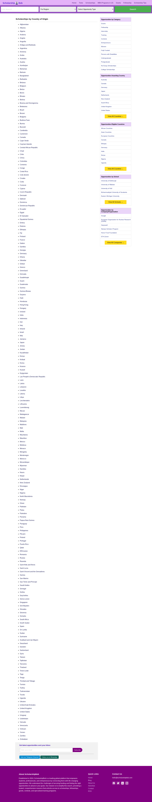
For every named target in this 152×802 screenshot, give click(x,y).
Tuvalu (22, 695)
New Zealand (25, 483)
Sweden (23, 647)
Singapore (24, 602)
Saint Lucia (24, 568)
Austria (22, 62)
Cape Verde (24, 141)
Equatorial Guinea (26, 219)
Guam (22, 281)
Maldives (23, 424)
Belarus (23, 82)
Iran (21, 322)
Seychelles (24, 595)
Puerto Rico (24, 544)
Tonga (22, 677)
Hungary (23, 308)
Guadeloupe (24, 277)
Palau (22, 510)
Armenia (23, 52)
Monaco (23, 448)
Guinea (22, 288)
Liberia (22, 394)
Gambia (23, 247)
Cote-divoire (24, 175)
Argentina (23, 48)
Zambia (22, 736)
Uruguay (23, 715)
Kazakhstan (24, 353)
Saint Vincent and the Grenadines (32, 571)
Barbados (23, 79)
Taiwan (22, 657)
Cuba (22, 182)
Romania (23, 554)
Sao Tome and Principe (28, 582)
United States (25, 712)
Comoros (23, 164)
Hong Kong (24, 305)
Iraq (21, 325)
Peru (21, 527)
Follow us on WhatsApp (49, 757)
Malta (22, 431)
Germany (23, 253)
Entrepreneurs (106, 43)
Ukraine (23, 701)
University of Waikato (108, 184)
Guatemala (24, 284)
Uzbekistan (24, 719)
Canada (23, 137)
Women (103, 46)
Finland (22, 236)
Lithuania (23, 404)
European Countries (107, 136)
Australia (23, 58)
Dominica (23, 202)
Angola (22, 38)
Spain (22, 626)
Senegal (23, 589)
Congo (22, 168)
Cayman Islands (26, 144)
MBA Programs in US (105, 3)
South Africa (24, 619)
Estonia (22, 226)
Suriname (23, 636)
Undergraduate (106, 58)
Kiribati (22, 359)
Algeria (22, 31)
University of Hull (106, 188)
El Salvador (24, 216)
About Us (91, 783)
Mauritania (24, 435)
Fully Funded (105, 50)
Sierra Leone (24, 599)
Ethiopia (23, 229)
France (22, 240)
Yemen (22, 732)
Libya (22, 397)
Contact (91, 788)
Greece (22, 267)
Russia (22, 558)
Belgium (23, 86)
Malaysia (23, 421)
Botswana (23, 106)
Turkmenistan (25, 691)
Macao (22, 411)
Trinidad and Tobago (27, 681)
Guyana (23, 294)
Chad (22, 151)
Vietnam (23, 729)
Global (22, 264)
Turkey (22, 688)
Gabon (22, 243)
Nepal (22, 476)
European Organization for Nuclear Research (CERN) (116, 220)
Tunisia (22, 684)
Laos (21, 380)
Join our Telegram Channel (29, 757)
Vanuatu (23, 722)
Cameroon (24, 134)
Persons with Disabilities (109, 54)
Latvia (22, 383)
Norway (23, 500)
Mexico (22, 442)
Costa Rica (24, 171)
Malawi (22, 418)
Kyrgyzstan (24, 373)
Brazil (22, 110)
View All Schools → (115, 202)
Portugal (23, 541)
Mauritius (23, 438)
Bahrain (23, 72)
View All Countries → (115, 116)
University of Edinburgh (108, 181)
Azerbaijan (24, 65)
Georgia (23, 250)
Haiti (21, 298)
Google (103, 216)
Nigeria (22, 493)
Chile (22, 154)
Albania (23, 28)
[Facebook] (113, 783)
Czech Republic (26, 192)
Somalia (23, 616)
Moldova (23, 445)
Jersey (22, 346)
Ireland (22, 329)
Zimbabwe (24, 739)
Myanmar (23, 465)
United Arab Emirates (27, 705)
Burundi (23, 127)
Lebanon (23, 387)
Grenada (23, 274)
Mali (21, 428)
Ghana (22, 257)
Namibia (23, 469)
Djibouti (23, 199)
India (21, 315)
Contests (104, 39)
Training (103, 35)
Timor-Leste (24, 671)
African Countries (106, 128)
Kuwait (22, 370)
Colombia (23, 161)
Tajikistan (23, 660)
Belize (22, 89)
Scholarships (90, 3)
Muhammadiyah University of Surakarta (114, 192)
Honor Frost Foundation (109, 233)
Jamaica (23, 339)
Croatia (22, 178)
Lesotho (23, 390)
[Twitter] (118, 783)
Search (133, 9)
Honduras (23, 301)
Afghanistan (24, 24)
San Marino (24, 578)
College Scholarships (108, 69)
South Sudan (24, 623)
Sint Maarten (24, 606)
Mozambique (24, 462)
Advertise (91, 786)
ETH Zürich (105, 236)
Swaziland (24, 643)
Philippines (24, 530)
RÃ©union (24, 551)
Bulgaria (23, 117)
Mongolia (23, 452)
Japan (22, 342)
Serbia (22, 592)
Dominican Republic (27, 206)
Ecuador (23, 209)
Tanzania (23, 664)
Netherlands (24, 479)
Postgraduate (105, 62)
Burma (22, 123)
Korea (22, 363)
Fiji (21, 233)
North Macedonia (26, 496)
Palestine (23, 513)
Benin (22, 93)
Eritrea (22, 223)
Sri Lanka (23, 630)
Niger (22, 489)
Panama (23, 517)
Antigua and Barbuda (27, 45)
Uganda (23, 698)
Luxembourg (24, 407)
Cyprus (22, 188)
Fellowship (127, 3)
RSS (90, 791)
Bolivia (22, 100)
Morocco (23, 459)
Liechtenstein (25, 400)
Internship (104, 31)
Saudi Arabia (24, 585)
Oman (22, 503)
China (22, 158)
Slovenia (23, 612)
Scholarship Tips (140, 3)
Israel (22, 332)
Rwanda (23, 561)
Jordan (22, 349)
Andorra (23, 35)
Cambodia (24, 130)
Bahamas (23, 69)
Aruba (22, 55)
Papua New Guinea (27, 520)
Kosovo (22, 366)
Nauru (22, 472)
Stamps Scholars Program (109, 229)
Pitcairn (22, 534)
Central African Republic (29, 147)
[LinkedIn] (122, 783)
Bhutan (22, 96)
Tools (81, 3)
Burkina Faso (25, 120)
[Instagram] (127, 783)
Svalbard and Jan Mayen (29, 640)
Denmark (23, 195)
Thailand (23, 667)
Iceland (22, 312)
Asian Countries (106, 132)
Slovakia (23, 609)
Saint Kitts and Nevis (27, 565)
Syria (22, 654)
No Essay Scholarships (108, 66)
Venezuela (24, 725)
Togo (21, 674)
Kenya (22, 356)
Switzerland (24, 650)
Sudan (22, 633)
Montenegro (24, 455)
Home (74, 3)
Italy (21, 335)
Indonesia (23, 318)
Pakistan (23, 506)
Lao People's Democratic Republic (32, 377)
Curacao (23, 185)
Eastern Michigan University (110, 196)
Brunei (22, 113)
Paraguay (23, 524)
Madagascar (24, 414)
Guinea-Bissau (25, 291)
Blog (90, 780)
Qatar (22, 548)
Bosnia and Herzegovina (29, 103)
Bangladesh (24, 76)
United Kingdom (26, 708)
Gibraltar (23, 260)
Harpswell (104, 225)
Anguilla (23, 41)
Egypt (22, 212)
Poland (22, 537)
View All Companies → (115, 242)
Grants (118, 3)
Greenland (24, 271)
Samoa (22, 575)
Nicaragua (24, 486)
